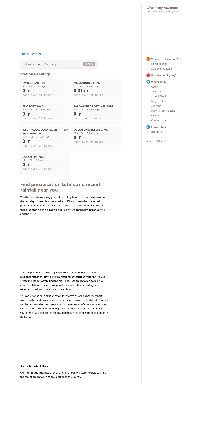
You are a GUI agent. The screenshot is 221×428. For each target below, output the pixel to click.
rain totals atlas (35, 372)
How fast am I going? (164, 75)
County (155, 86)
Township (156, 91)
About (149, 141)
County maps (158, 120)
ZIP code (156, 106)
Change (89, 64)
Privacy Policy (164, 141)
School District (159, 96)
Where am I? (158, 81)
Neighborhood (159, 101)
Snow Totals (158, 127)
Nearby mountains (161, 68)
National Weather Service (35, 276)
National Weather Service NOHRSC (81, 276)
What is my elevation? (164, 59)
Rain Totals (157, 131)
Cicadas (155, 115)
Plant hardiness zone (163, 110)
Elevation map (159, 63)
